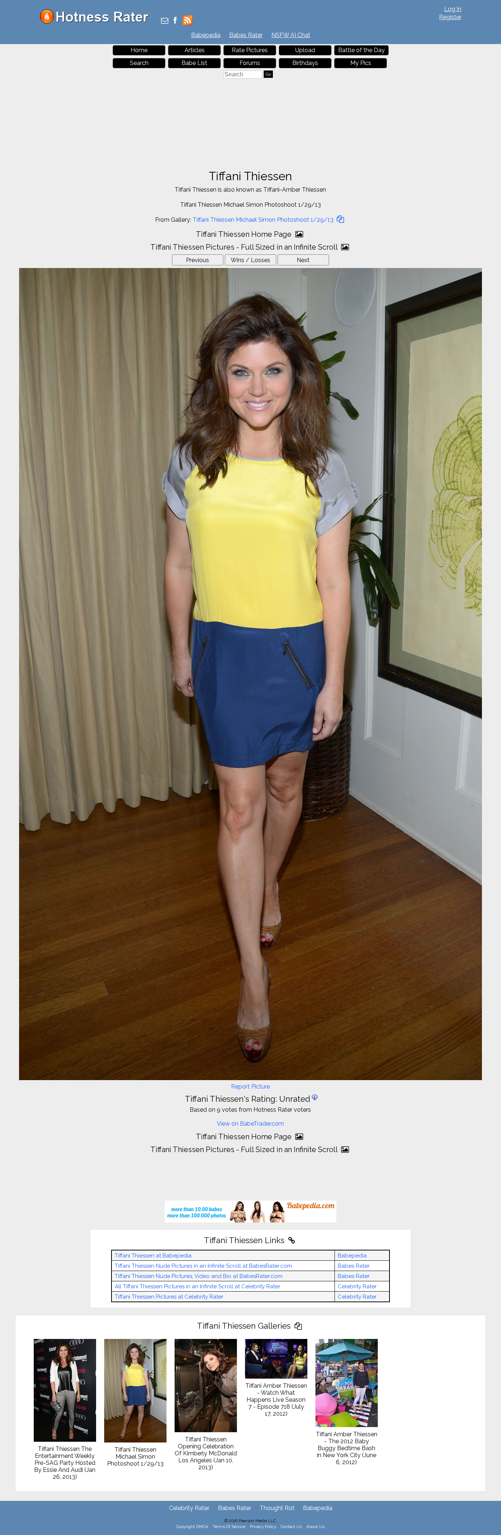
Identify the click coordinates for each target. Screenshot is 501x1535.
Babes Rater (246, 35)
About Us (315, 1526)
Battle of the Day (361, 50)
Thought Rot (277, 1508)
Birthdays (305, 62)
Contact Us (291, 1526)
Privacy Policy (263, 1526)
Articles (194, 50)
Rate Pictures (250, 50)
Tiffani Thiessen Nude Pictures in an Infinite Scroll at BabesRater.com (203, 1266)
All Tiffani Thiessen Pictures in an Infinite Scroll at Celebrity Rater (197, 1286)
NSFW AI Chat (290, 35)
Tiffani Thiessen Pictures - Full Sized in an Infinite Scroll (244, 247)
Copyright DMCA (192, 1526)
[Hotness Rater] (97, 21)
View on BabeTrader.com (250, 1123)
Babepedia (205, 35)
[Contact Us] (164, 21)
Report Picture (250, 1086)
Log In (452, 9)
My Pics (360, 62)
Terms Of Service (229, 1526)
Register (450, 17)
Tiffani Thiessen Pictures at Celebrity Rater (169, 1296)
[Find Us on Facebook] (175, 21)
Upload (305, 50)
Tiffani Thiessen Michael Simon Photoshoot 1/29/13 (264, 219)
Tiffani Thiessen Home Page (244, 234)
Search (139, 62)
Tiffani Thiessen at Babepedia (153, 1255)
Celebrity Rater (357, 1286)
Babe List (194, 62)
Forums (249, 62)
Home (139, 50)
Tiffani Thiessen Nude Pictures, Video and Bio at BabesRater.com (198, 1276)
